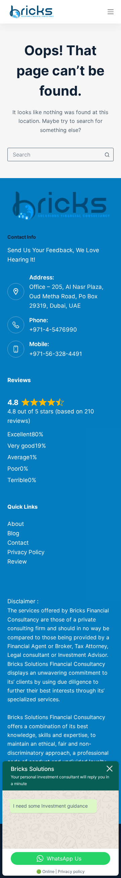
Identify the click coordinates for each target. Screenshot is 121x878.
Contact (18, 542)
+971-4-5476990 (53, 329)
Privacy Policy (25, 552)
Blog (13, 533)
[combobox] (54, 154)
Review (17, 561)
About (15, 523)
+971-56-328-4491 (55, 353)
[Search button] (106, 154)
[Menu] (111, 12)
